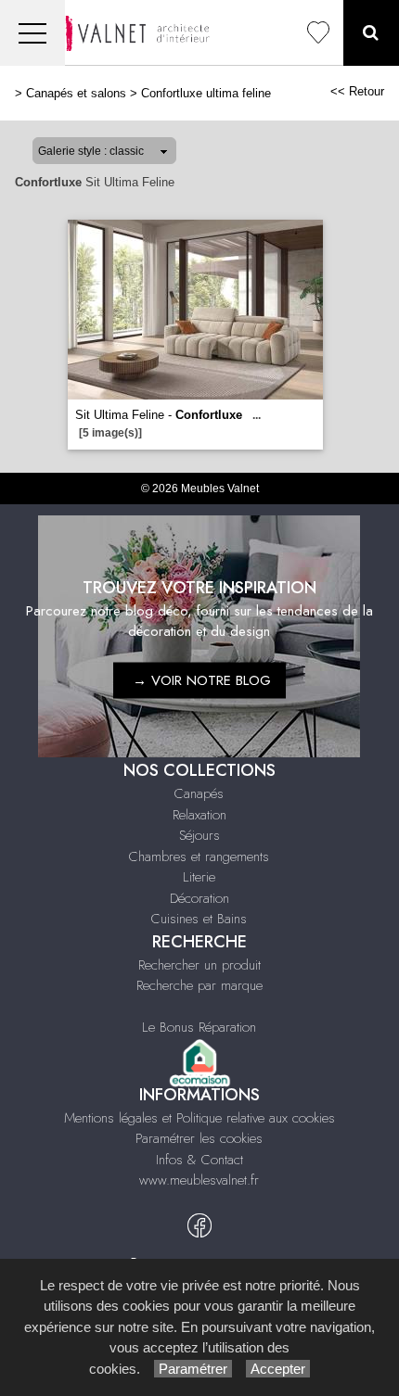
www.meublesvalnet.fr (199, 1180)
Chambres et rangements (199, 856)
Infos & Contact (199, 1159)
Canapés (199, 793)
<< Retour (357, 91)
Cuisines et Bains (199, 918)
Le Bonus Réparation (199, 1027)
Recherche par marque (199, 985)
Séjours (199, 835)
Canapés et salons (76, 93)
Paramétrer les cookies (199, 1138)
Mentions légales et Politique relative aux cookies (199, 1118)
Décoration (199, 898)
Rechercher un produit (199, 965)
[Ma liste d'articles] (318, 33)
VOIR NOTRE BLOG (211, 680)
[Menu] (32, 33)
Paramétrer (193, 1369)
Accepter (278, 1369)
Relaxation (199, 815)
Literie (199, 877)
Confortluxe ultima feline (206, 93)
